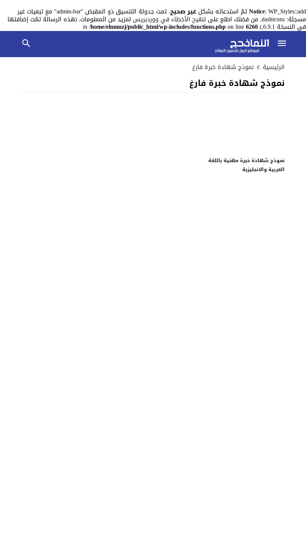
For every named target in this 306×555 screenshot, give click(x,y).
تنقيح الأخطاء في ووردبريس (169, 19)
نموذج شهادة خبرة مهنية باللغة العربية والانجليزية (246, 165)
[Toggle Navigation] (282, 44)
